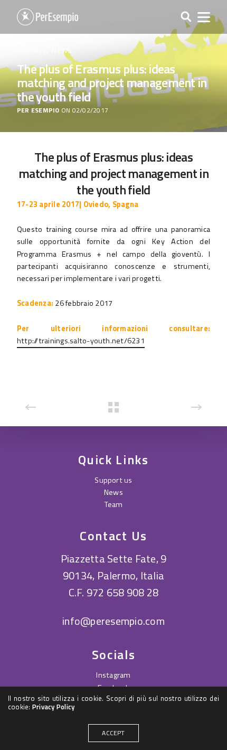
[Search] (186, 17)
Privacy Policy (53, 706)
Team (114, 504)
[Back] (113, 407)
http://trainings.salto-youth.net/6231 (81, 340)
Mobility (31, 49)
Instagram (113, 675)
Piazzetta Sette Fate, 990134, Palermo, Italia (114, 567)
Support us (113, 480)
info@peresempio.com (113, 621)
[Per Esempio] (47, 16)
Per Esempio (38, 110)
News (61, 49)
